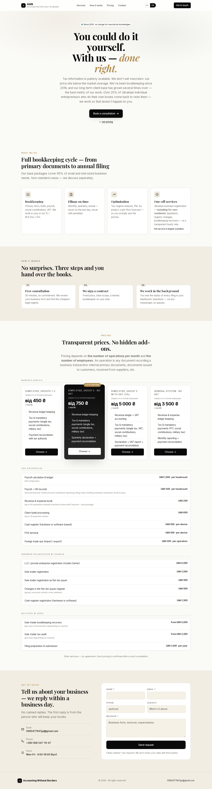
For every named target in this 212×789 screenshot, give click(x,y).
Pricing (110, 5)
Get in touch (182, 5)
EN (153, 5)
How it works (96, 5)
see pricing (107, 122)
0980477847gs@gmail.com (180, 780)
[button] (41, 422)
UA (147, 5)
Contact (122, 5)
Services (81, 5)
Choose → (41, 452)
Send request (146, 744)
